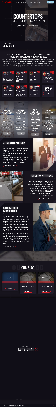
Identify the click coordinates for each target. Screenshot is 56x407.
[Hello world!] (28, 277)
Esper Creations (21, 405)
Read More (9, 288)
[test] (10, 277)
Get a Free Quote (33, 26)
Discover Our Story (9, 166)
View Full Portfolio (44, 198)
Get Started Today (9, 246)
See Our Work (21, 26)
